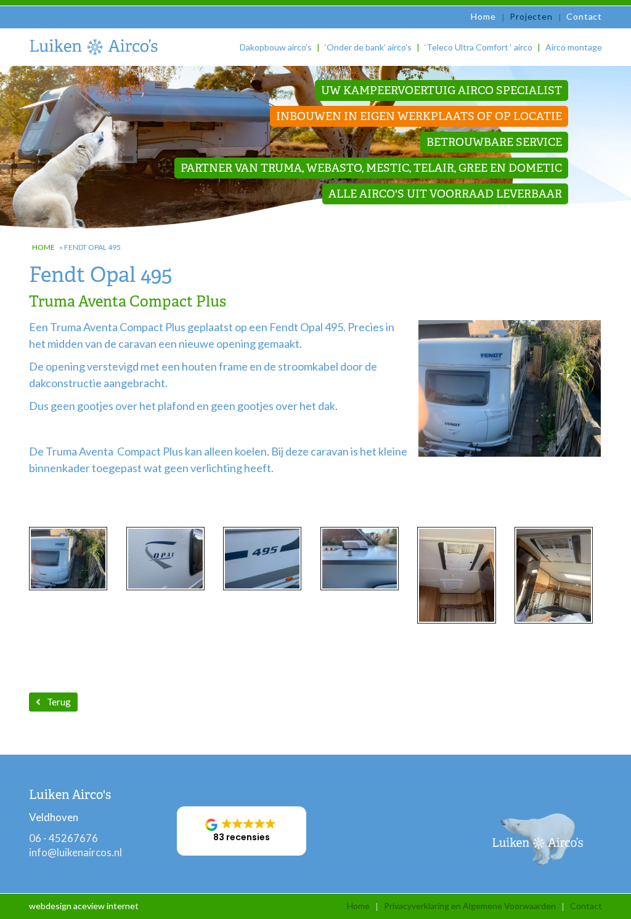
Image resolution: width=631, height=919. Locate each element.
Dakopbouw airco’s (276, 47)
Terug (59, 701)
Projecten (531, 16)
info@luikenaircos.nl (75, 852)
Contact (584, 16)
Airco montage (573, 47)
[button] (241, 831)
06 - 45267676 (63, 838)
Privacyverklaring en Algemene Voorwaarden (470, 906)
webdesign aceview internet (84, 906)
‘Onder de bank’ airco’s (368, 47)
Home (483, 16)
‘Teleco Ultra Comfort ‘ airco (478, 47)
